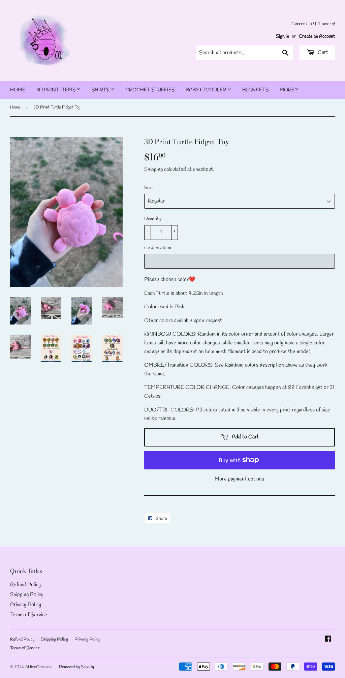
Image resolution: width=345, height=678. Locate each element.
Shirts (101, 90)
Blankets (255, 90)
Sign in (282, 36)
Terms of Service (28, 614)
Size (148, 188)
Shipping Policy (26, 594)
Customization (157, 248)
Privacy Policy (25, 604)
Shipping (153, 169)
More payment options (239, 479)
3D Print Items (56, 90)
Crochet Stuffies (150, 90)
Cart (322, 52)
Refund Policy (25, 584)
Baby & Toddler (206, 90)
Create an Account (317, 36)
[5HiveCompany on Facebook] (328, 639)
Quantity (152, 219)
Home (17, 90)
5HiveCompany (39, 667)
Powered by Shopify (76, 667)
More (287, 90)
